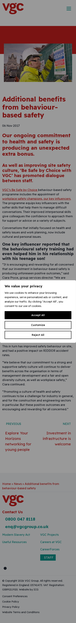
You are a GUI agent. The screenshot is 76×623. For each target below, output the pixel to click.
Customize (38, 325)
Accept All (38, 315)
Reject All (38, 335)
